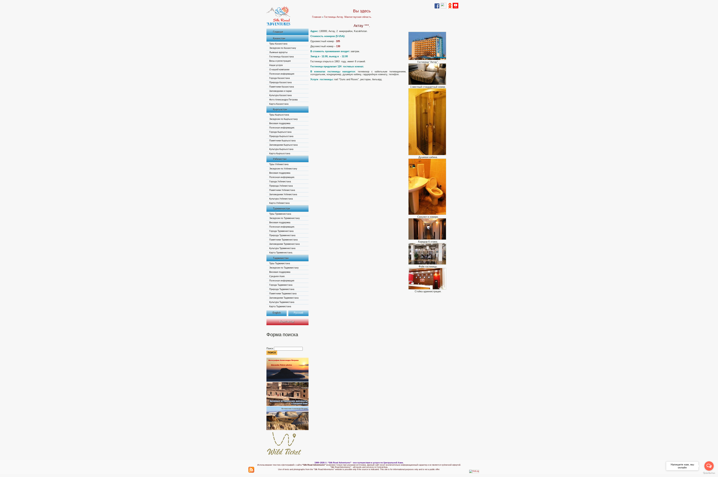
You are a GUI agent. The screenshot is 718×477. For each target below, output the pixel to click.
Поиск (270, 348)
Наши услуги (276, 65)
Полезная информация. (282, 127)
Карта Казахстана (279, 104)
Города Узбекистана (280, 181)
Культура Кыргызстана (281, 149)
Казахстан (279, 38)
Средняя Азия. (277, 276)
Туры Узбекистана (279, 164)
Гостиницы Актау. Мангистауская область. (348, 17)
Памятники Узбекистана (282, 190)
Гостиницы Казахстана (281, 56)
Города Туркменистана (281, 231)
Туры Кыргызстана (279, 115)
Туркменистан (281, 208)
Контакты (287, 321)
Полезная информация (281, 74)
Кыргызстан (280, 109)
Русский (298, 312)
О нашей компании (279, 69)
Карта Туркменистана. (281, 252)
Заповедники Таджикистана (284, 298)
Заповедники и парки (280, 91)
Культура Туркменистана (282, 248)
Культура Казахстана (280, 95)
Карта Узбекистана (279, 203)
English (277, 312)
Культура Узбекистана (281, 198)
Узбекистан (280, 158)
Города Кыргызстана (280, 132)
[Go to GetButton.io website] (709, 473)
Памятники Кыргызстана (282, 140)
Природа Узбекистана (281, 186)
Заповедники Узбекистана (283, 194)
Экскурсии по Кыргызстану (283, 119)
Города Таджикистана (280, 285)
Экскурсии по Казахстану (282, 48)
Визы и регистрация (280, 61)
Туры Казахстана (278, 43)
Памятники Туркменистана (283, 239)
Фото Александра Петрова (283, 99)
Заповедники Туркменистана (284, 244)
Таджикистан (281, 258)
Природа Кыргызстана (281, 136)
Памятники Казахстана (281, 86)
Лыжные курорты (278, 52)
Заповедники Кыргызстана (283, 145)
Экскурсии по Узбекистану (283, 168)
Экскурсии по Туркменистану (284, 218)
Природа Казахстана (280, 82)
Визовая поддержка (279, 123)
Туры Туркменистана (280, 214)
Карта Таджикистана (280, 306)
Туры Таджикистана (279, 263)
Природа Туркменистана (282, 235)
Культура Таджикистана (281, 302)
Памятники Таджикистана (283, 293)
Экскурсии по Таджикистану (284, 267)
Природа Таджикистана (281, 289)
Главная (278, 31)
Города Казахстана (279, 78)
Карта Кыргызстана (279, 153)
